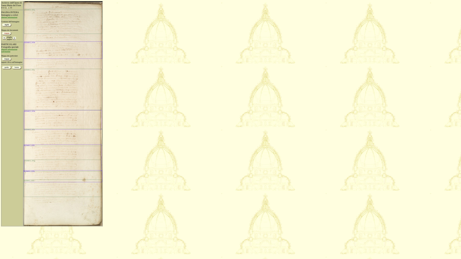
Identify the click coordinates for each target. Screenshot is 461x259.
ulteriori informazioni (9, 17)
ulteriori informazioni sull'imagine (9, 50)
